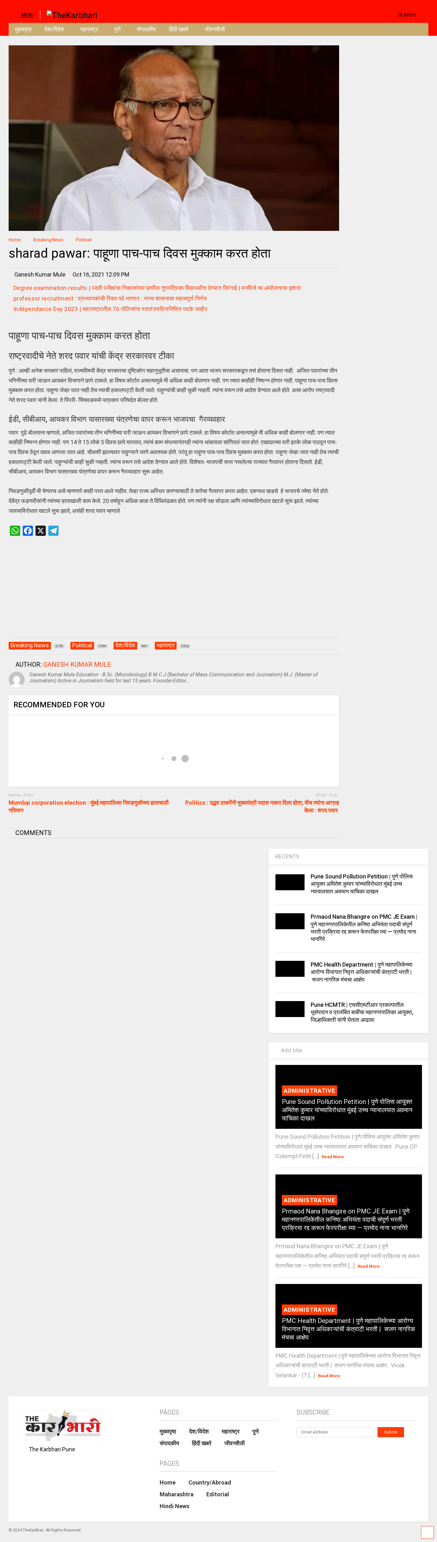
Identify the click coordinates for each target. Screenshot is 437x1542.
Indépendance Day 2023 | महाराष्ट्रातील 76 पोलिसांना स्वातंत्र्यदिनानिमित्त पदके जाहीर (110, 309)
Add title (291, 1050)
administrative (309, 1090)
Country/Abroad (209, 1482)
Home (168, 1482)
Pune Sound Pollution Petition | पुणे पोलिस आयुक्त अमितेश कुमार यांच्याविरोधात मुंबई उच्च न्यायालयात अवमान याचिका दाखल (362, 884)
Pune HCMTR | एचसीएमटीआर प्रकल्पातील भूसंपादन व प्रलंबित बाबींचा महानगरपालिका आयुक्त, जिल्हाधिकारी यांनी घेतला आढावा (362, 1012)
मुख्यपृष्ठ (23, 29)
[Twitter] (366, 14)
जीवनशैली (214, 29)
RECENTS (287, 857)
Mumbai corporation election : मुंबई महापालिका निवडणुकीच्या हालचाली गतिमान (89, 806)
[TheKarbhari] (68, 14)
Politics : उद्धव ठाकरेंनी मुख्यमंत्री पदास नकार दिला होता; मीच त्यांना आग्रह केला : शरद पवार (262, 806)
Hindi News (174, 1506)
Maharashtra (177, 1494)
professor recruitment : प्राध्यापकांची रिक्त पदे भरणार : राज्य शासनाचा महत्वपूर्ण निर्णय (110, 298)
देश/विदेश (54, 29)
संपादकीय (146, 29)
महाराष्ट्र (89, 29)
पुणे (117, 29)
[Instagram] (381, 14)
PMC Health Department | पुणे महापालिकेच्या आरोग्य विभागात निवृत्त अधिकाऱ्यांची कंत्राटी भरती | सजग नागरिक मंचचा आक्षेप (361, 972)
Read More (333, 1156)
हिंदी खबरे (178, 29)
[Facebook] (390, 14)
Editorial (217, 1494)
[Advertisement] (174, 593)
